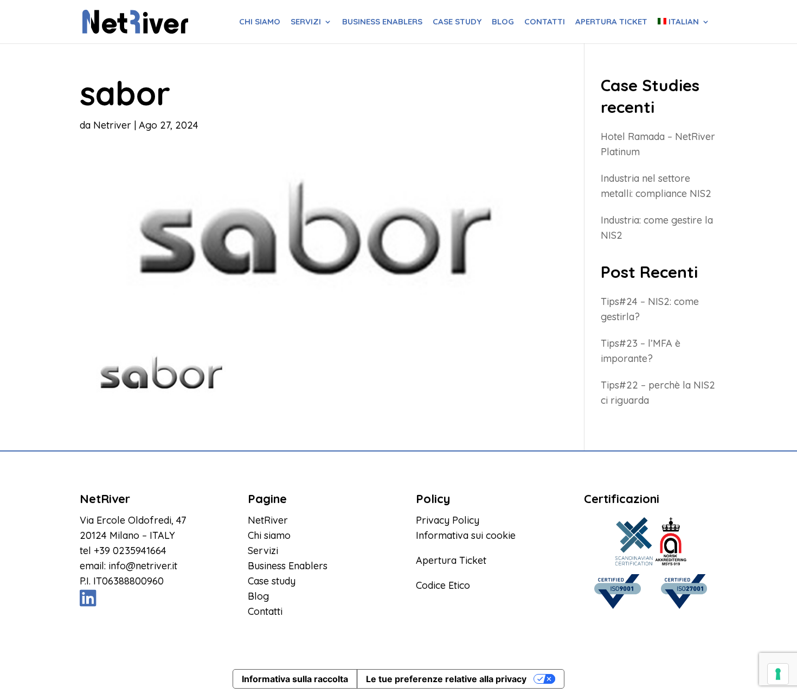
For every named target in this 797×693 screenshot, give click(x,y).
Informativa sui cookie (466, 535)
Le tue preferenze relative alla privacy (446, 678)
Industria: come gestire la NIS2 (657, 227)
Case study (457, 22)
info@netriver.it (142, 566)
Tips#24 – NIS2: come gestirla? (650, 309)
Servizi (306, 22)
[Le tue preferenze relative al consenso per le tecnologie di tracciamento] (778, 674)
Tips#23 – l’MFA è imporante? (640, 351)
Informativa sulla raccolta (295, 678)
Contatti (544, 22)
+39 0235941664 (130, 550)
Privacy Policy (447, 520)
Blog (503, 22)
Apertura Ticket (451, 560)
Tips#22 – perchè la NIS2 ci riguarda (658, 392)
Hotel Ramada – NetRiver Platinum (658, 144)
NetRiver (268, 520)
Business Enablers (382, 22)
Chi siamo (259, 22)
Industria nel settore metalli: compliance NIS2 (656, 186)
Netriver (112, 125)
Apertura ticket (611, 22)
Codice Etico (443, 585)
